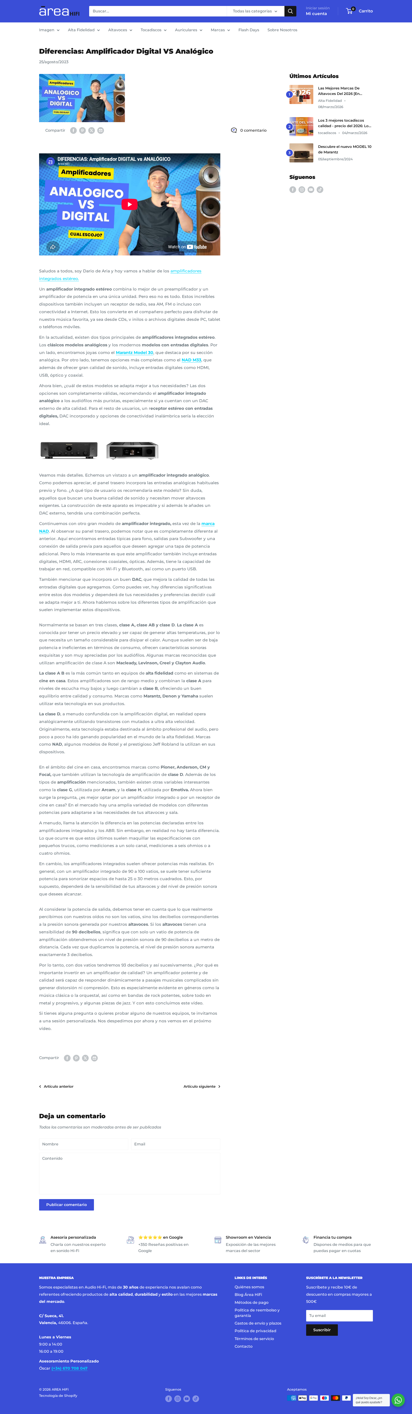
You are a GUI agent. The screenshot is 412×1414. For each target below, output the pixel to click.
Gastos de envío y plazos (258, 1323)
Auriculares (186, 30)
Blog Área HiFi (248, 1294)
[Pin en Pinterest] (82, 130)
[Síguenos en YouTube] (311, 189)
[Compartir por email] (100, 130)
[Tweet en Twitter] (91, 130)
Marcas (218, 30)
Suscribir (322, 1330)
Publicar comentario (66, 1204)
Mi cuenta (316, 13)
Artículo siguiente (200, 1086)
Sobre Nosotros (282, 30)
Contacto (243, 1346)
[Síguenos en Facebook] (292, 189)
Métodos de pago (251, 1302)
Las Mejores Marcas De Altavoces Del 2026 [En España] (339, 91)
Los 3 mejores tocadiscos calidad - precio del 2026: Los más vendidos (344, 123)
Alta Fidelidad (81, 30)
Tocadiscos (151, 30)
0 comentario (253, 130)
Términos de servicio (254, 1338)
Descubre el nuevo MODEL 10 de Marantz (344, 149)
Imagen (46, 30)
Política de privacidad (255, 1331)
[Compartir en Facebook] (73, 130)
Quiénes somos (249, 1287)
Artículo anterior (58, 1086)
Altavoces (117, 30)
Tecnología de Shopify (58, 1395)
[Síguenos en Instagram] (302, 189)
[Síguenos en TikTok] (320, 189)
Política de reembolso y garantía (257, 1313)
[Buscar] (290, 11)
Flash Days (248, 30)
